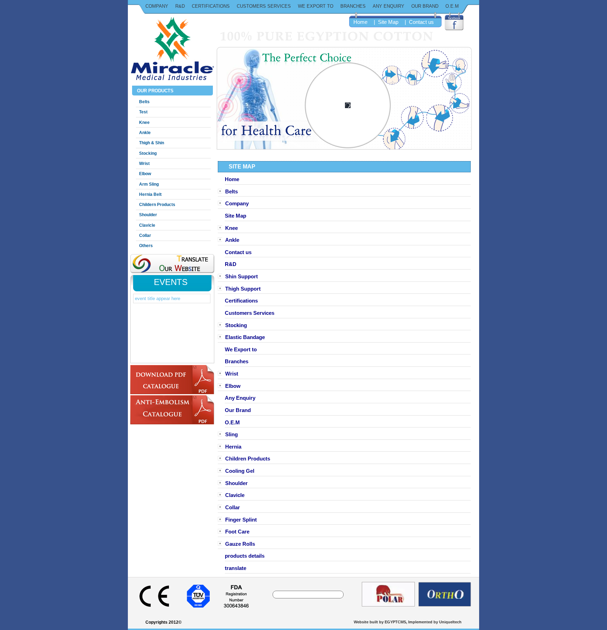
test (143, 112)
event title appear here (157, 298)
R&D (180, 6)
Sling (231, 434)
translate (235, 568)
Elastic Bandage (245, 337)
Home (360, 22)
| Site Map (385, 22)
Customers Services (264, 6)
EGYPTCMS (395, 622)
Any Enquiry (388, 6)
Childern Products (157, 204)
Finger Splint (241, 519)
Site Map (235, 216)
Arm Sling (149, 184)
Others (146, 245)
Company (156, 6)
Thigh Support (243, 288)
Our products (155, 90)
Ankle (145, 132)
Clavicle (147, 225)
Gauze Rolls (240, 543)
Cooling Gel (239, 471)
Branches (353, 6)
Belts (144, 101)
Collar (145, 235)
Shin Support (241, 276)
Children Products (247, 459)
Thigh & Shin (151, 142)
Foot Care (237, 532)
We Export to (315, 6)
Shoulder (148, 214)
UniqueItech (450, 622)
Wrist (144, 163)
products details (245, 556)
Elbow (145, 173)
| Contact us (418, 22)
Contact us (238, 252)
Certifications (211, 6)
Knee (144, 122)
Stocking (148, 153)
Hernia (233, 446)
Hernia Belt (150, 194)
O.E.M (452, 6)
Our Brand (424, 6)
